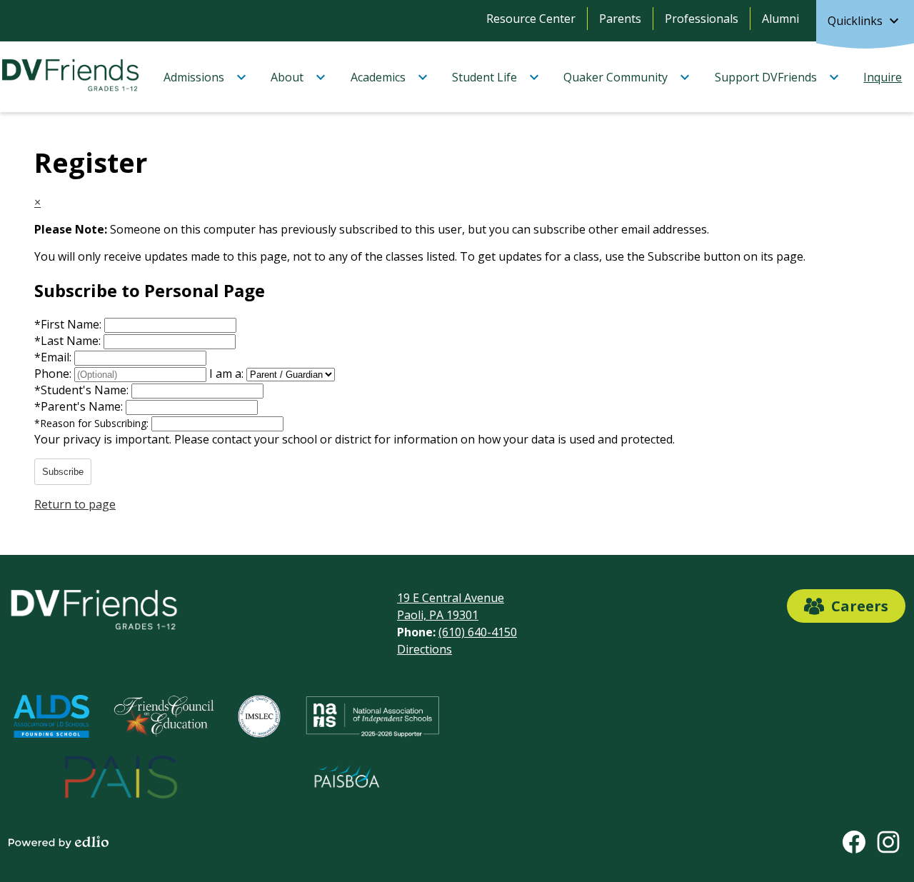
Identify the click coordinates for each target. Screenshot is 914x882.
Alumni (780, 18)
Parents (620, 18)
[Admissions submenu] (205, 77)
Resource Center (531, 18)
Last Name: (69, 341)
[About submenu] (298, 77)
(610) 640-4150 (477, 632)
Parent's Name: (80, 406)
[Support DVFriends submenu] (777, 77)
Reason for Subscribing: (92, 423)
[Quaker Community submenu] (627, 77)
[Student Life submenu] (496, 77)
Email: (54, 357)
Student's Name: (82, 390)
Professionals (701, 18)
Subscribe (63, 471)
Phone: (54, 373)
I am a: (226, 373)
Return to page (75, 504)
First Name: (69, 324)
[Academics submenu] (389, 77)
